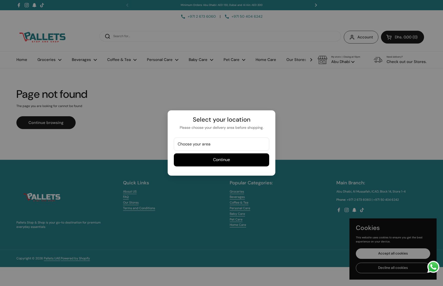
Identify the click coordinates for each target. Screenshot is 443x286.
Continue (221, 159)
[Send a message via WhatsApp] (433, 267)
